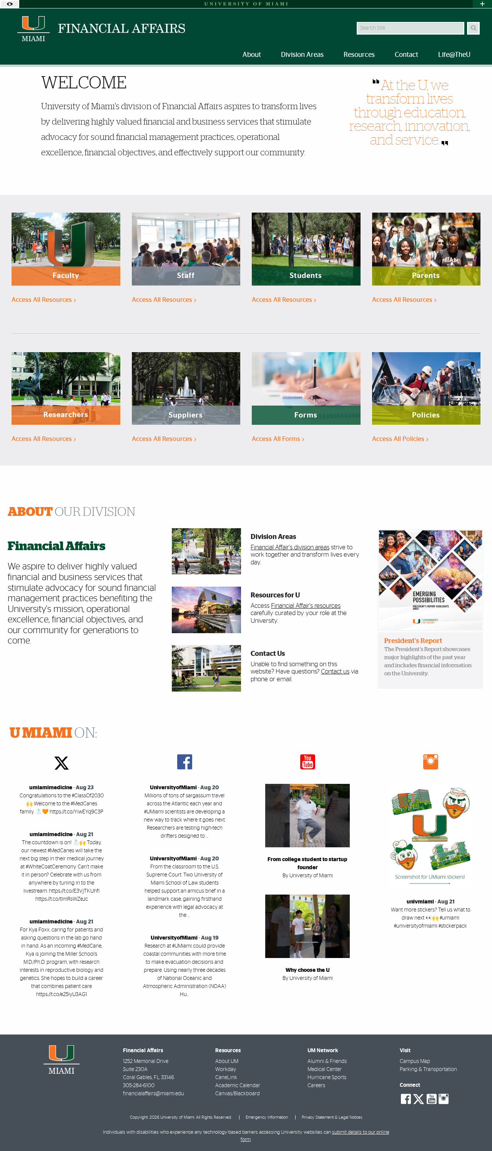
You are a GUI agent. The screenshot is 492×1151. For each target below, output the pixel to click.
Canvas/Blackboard (237, 1093)
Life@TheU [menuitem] (454, 55)
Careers (316, 1085)
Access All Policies (399, 439)
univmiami (420, 902)
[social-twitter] (418, 1098)
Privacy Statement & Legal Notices (332, 1117)
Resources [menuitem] (359, 55)
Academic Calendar (237, 1085)
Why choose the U (308, 970)
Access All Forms (277, 439)
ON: (53, 733)
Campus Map (415, 1061)
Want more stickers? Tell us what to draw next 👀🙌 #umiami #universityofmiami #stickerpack (430, 918)
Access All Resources (42, 299)
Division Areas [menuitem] (302, 55)
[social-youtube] (432, 1099)
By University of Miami (308, 875)
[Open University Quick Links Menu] (482, 4)
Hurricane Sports (327, 1077)
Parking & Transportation (428, 1069)
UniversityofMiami (173, 787)
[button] (475, 1129)
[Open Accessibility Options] (9, 4)
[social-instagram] (444, 1099)
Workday (225, 1069)
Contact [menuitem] (406, 55)
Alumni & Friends (327, 1061)
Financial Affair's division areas (290, 547)
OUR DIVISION (72, 512)
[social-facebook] (406, 1099)
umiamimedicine (50, 787)
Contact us (335, 671)
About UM (226, 1061)
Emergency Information (267, 1117)
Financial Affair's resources (306, 605)
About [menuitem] (252, 55)
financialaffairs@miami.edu (153, 1093)
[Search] (473, 28)
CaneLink (226, 1077)
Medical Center (325, 1069)
